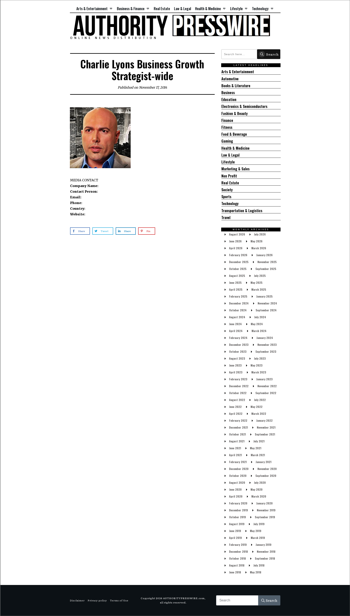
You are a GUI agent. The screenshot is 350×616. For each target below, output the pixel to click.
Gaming (227, 141)
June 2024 (235, 324)
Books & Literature (235, 85)
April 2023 (235, 372)
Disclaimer (77, 600)
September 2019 (265, 517)
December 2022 (239, 386)
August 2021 (236, 441)
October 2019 (237, 517)
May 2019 (255, 531)
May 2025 (256, 282)
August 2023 (237, 358)
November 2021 (266, 427)
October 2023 (237, 351)
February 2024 (238, 337)
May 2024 (257, 324)
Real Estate (230, 182)
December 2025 (239, 262)
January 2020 (264, 503)
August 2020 (237, 482)
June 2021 (235, 448)
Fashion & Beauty (234, 113)
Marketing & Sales (235, 168)
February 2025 (238, 296)
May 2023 (256, 365)
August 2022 (237, 400)
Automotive (230, 78)
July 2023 (260, 358)
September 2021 (265, 434)
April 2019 (235, 537)
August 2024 (237, 317)
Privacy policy (97, 600)
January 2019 (263, 544)
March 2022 (258, 413)
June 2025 (235, 282)
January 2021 (263, 462)
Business (228, 92)
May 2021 (255, 448)
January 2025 (264, 296)
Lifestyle (228, 161)
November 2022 (267, 386)
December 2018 (238, 551)
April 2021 (235, 455)
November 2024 (267, 303)
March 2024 (259, 331)
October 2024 (238, 310)
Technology (230, 203)
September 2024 (266, 310)
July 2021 (259, 441)
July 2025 (260, 275)
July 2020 (260, 482)
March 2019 (258, 537)
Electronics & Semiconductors (244, 106)
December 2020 (239, 469)
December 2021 (238, 427)
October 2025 (237, 269)
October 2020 (237, 475)
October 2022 (237, 393)
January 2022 (264, 420)
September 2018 (265, 558)
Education (228, 99)
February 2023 (238, 379)
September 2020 (265, 475)
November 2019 (266, 510)
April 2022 (235, 413)
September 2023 (265, 351)
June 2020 (235, 489)
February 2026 (238, 255)
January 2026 (264, 255)
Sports (226, 196)
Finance (227, 120)
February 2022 (238, 420)
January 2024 (264, 337)
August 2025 (237, 275)
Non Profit (229, 175)
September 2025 (265, 269)
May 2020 (256, 489)
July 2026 (260, 234)
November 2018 (266, 551)
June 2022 (235, 406)
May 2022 (256, 406)
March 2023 (258, 372)
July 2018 (259, 565)
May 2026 (256, 241)
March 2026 (258, 248)
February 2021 (238, 462)
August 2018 (236, 565)
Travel (225, 217)
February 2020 (238, 503)
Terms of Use (119, 600)
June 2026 (235, 241)
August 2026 (237, 234)
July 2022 (260, 400)
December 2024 (239, 303)
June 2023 (235, 365)
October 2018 (237, 558)
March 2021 (258, 455)
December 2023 (239, 344)
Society (227, 189)
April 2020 (235, 496)
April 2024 (236, 331)
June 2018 (235, 572)
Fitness (226, 127)
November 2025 (267, 262)
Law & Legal (230, 155)
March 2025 (258, 289)
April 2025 (235, 289)
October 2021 (237, 434)
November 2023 (267, 344)
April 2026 (235, 248)
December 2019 (238, 510)
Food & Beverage (234, 134)
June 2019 (235, 531)
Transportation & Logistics (241, 210)
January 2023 (264, 379)
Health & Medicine (235, 148)
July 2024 (260, 317)
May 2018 (255, 572)
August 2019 (236, 524)
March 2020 (258, 496)
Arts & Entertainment (237, 71)
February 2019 (238, 544)
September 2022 (265, 393)
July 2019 (259, 524)
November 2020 (267, 469)
